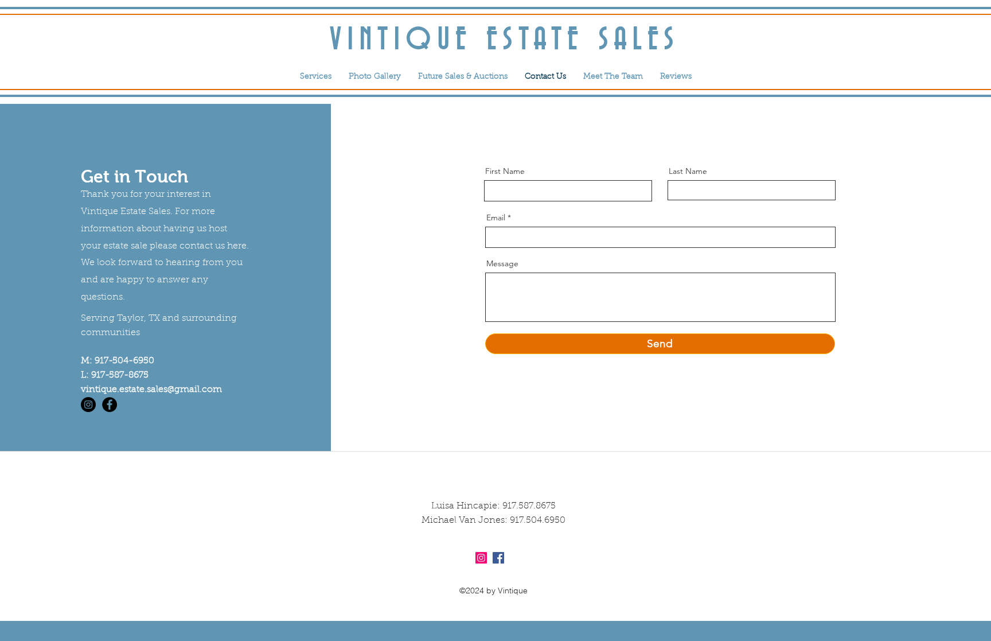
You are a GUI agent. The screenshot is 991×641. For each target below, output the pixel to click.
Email (495, 217)
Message (502, 263)
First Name (505, 171)
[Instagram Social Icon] (481, 558)
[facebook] (109, 404)
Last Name (688, 171)
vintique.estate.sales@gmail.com (151, 389)
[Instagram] (88, 404)
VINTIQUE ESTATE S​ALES (505, 40)
